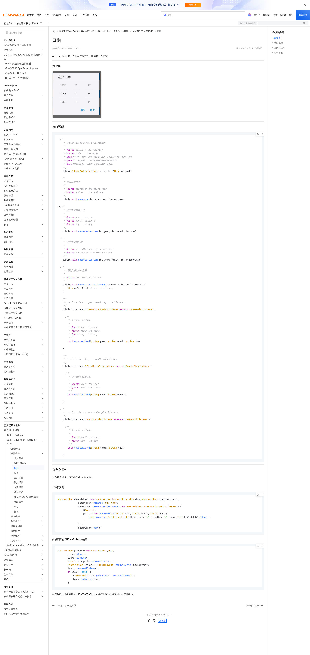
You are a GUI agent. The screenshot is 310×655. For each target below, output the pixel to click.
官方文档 (8, 23)
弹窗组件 (150, 31)
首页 (54, 31)
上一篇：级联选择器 (66, 605)
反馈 (163, 620)
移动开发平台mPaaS (27, 23)
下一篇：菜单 (252, 605)
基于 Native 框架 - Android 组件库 (128, 31)
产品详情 (258, 48)
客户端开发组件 (88, 31)
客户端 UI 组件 (104, 31)
